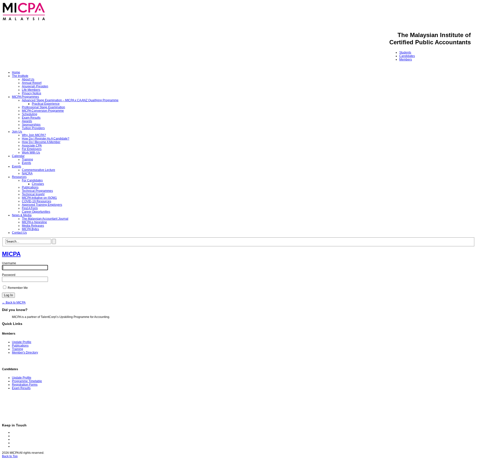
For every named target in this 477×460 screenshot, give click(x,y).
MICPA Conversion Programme (43, 110)
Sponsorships (31, 124)
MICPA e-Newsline (34, 222)
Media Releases (33, 225)
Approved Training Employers (42, 204)
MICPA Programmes (25, 97)
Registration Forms (25, 384)
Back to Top (10, 456)
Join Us (17, 131)
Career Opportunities (36, 211)
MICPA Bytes (30, 229)
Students (405, 52)
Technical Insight (33, 194)
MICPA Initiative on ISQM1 (39, 198)
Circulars (38, 184)
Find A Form (30, 208)
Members (405, 59)
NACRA (27, 173)
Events (26, 163)
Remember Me (17, 288)
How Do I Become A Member (41, 142)
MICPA (11, 254)
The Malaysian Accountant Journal (45, 218)
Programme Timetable (27, 381)
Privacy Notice (31, 93)
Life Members (31, 90)
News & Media (22, 215)
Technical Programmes (37, 191)
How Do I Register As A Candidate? (45, 138)
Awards (27, 121)
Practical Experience (46, 103)
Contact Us (19, 232)
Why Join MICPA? (34, 135)
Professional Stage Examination (43, 107)
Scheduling (29, 114)
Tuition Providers (33, 128)
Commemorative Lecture (38, 170)
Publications (30, 187)
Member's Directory (25, 352)
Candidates (407, 56)
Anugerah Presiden (35, 86)
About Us (28, 79)
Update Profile (21, 342)
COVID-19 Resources (36, 201)
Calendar (18, 156)
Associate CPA (32, 145)
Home (16, 72)
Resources (19, 177)
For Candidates (32, 180)
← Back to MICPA (14, 302)
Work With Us (31, 152)
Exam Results (31, 117)
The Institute (20, 76)
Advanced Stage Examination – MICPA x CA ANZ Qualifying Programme (70, 100)
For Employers (31, 149)
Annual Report (31, 83)
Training (27, 159)
